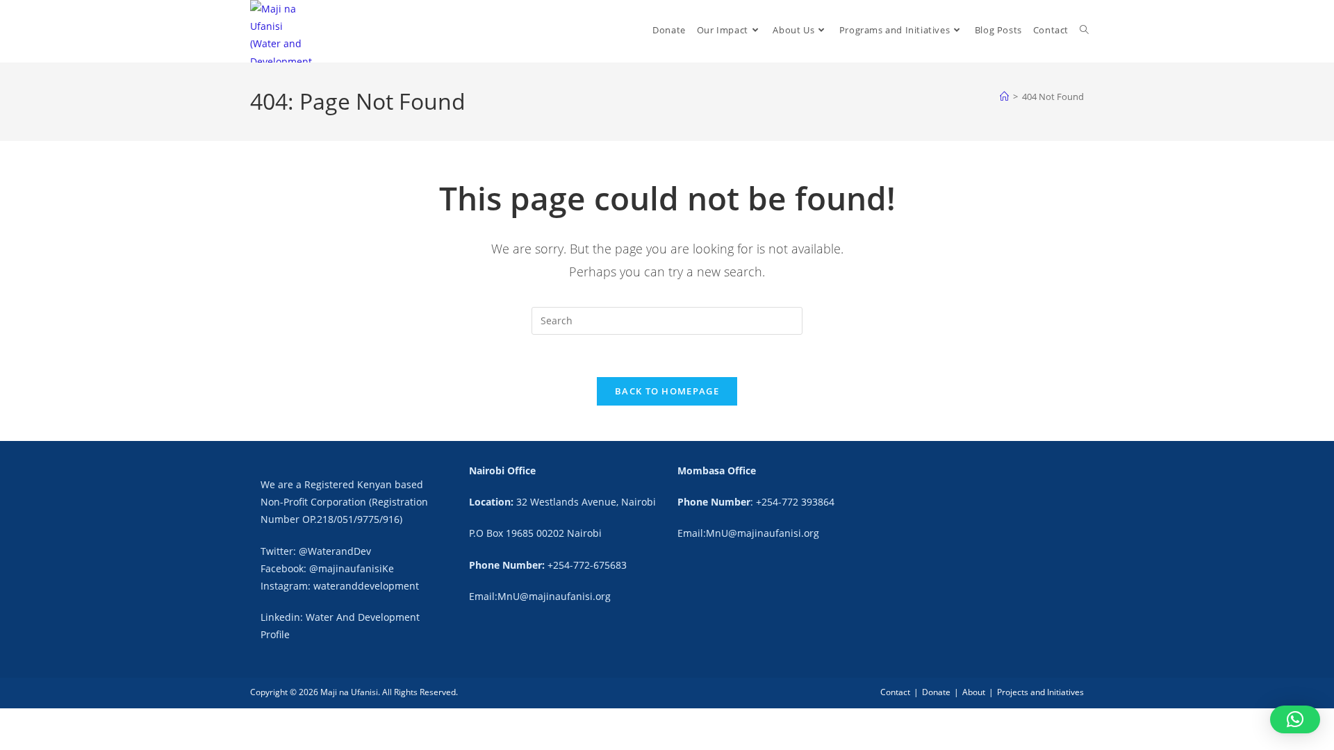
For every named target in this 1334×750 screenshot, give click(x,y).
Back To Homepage (667, 391)
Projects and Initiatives (1040, 692)
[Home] (1004, 96)
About (973, 692)
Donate (936, 692)
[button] (1295, 719)
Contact (895, 692)
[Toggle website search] (1084, 30)
